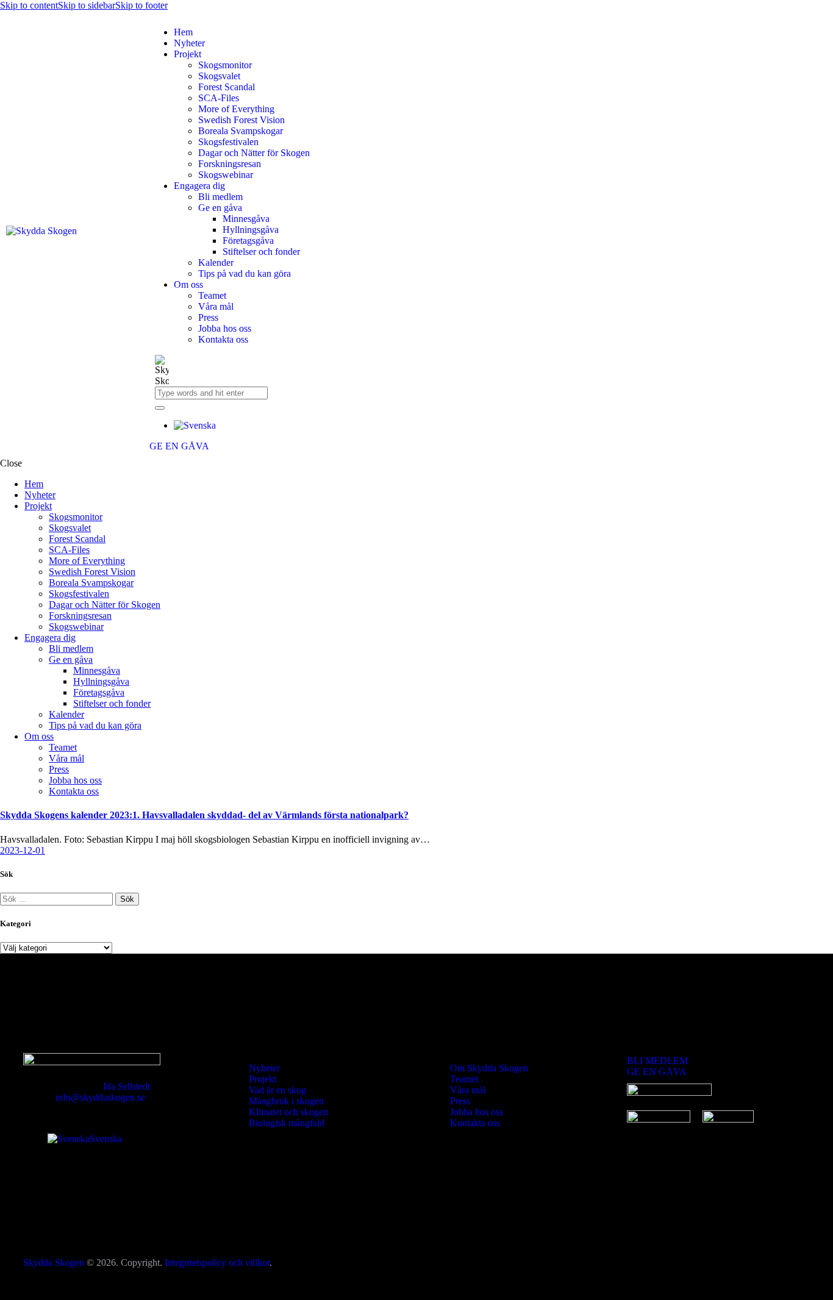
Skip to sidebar (86, 5)
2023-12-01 (22, 850)
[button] (195, 425)
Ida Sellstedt (126, 1086)
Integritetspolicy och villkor (217, 1262)
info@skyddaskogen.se (100, 1097)
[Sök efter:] (57, 898)
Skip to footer (141, 5)
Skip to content (29, 5)
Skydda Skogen (53, 1262)
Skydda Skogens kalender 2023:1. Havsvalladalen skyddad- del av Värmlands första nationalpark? (204, 815)
